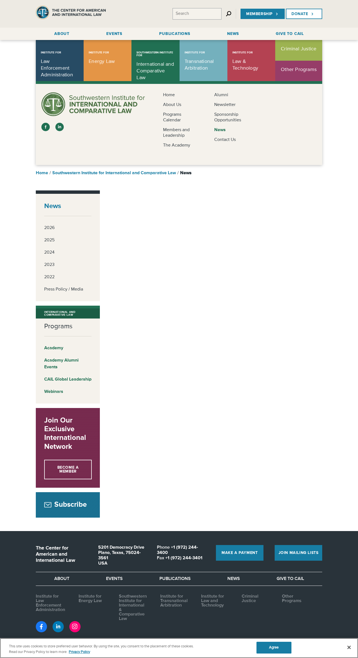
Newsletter (224, 105)
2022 (49, 277)
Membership (259, 14)
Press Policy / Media (63, 289)
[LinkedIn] (59, 127)
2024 (49, 252)
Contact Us (225, 140)
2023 (49, 265)
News (220, 130)
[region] (179, 648)
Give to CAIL (290, 579)
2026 (49, 228)
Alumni (221, 95)
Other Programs (292, 598)
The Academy (176, 145)
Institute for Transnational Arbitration (174, 601)
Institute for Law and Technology (212, 601)
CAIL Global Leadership (67, 379)
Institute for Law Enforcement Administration (50, 603)
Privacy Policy (79, 652)
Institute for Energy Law (90, 598)
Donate (299, 14)
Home (169, 95)
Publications (175, 579)
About (61, 579)
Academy (53, 348)
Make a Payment (240, 553)
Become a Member (68, 469)
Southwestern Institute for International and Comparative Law (114, 173)
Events (114, 579)
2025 (49, 240)
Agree (274, 647)
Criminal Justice (250, 598)
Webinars (53, 392)
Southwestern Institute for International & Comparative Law (133, 607)
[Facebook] (45, 127)
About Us (172, 105)
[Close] (349, 647)
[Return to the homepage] (71, 14)
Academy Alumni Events (61, 363)
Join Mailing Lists (299, 553)
